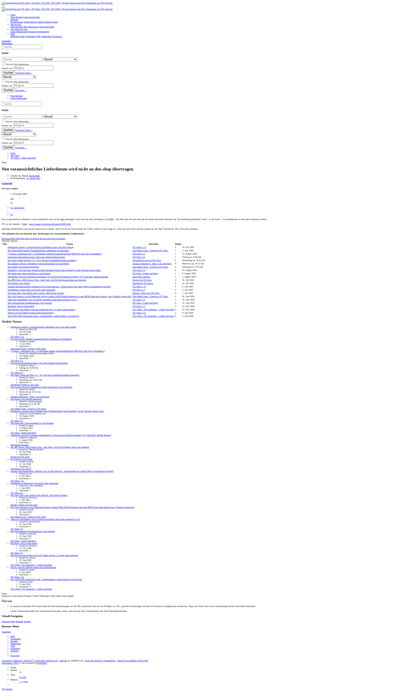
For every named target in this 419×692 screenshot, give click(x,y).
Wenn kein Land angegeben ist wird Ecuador (29, 273)
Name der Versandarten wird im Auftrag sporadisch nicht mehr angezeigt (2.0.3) (42, 299)
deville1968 (34, 176)
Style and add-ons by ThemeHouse (100, 660)
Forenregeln (15, 639)
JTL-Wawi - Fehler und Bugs (145, 273)
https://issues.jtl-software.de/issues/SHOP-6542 (50, 224)
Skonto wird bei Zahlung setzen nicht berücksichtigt (30, 313)
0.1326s (22, 677)
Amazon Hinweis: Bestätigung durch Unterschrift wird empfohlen (38, 263)
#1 (11, 214)
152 (12, 198)
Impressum (15, 648)
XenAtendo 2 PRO (10, 663)
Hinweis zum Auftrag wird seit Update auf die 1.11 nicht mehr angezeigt (41, 309)
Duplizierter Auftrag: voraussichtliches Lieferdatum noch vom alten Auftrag (40, 247)
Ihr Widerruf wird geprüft (19, 283)
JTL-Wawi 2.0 (138, 254)
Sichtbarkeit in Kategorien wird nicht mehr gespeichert (31, 290)
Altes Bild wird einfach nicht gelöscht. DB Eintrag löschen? (36, 293)
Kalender (19, 621)
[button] (3, 7)
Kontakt (27, 621)
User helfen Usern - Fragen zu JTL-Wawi (150, 250)
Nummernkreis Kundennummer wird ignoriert (30, 303)
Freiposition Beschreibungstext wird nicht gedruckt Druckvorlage (36, 257)
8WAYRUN (42, 663)
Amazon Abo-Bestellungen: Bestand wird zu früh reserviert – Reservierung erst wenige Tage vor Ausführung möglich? (59, 286)
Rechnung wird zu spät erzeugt (21, 306)
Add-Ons (63, 660)
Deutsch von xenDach (132, 660)
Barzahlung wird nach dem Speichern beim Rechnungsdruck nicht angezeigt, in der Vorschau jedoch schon (54, 270)
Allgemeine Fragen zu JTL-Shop (146, 260)
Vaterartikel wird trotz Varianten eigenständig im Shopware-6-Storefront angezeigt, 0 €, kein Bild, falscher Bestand (58, 277)
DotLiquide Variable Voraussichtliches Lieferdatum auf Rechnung (38, 250)
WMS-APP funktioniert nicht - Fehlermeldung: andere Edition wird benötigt (43, 316)
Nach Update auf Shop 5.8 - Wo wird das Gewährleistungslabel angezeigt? (42, 260)
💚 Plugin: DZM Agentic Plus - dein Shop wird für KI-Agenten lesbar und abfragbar (47, 280)
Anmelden (6, 632)
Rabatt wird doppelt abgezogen (23, 267)
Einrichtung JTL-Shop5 (142, 283)
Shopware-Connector (141, 277)
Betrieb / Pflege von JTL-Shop (146, 293)
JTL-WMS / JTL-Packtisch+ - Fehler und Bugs (153, 309)
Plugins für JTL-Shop (142, 280)
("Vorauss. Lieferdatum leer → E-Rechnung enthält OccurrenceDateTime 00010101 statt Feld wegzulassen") (55, 254)
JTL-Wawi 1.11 (139, 247)
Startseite (6, 621)
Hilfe (12, 621)
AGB (12, 646)
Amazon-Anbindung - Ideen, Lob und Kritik (151, 263)
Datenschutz (15, 643)
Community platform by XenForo (30, 660)
